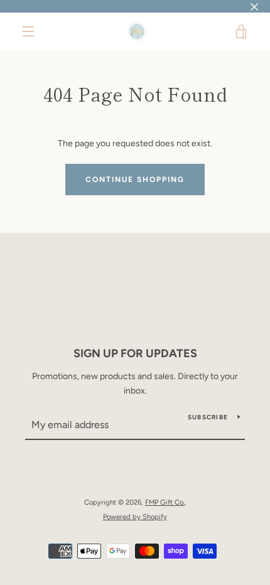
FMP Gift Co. (165, 502)
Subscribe (208, 417)
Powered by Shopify (135, 516)
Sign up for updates (135, 353)
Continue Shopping (135, 179)
